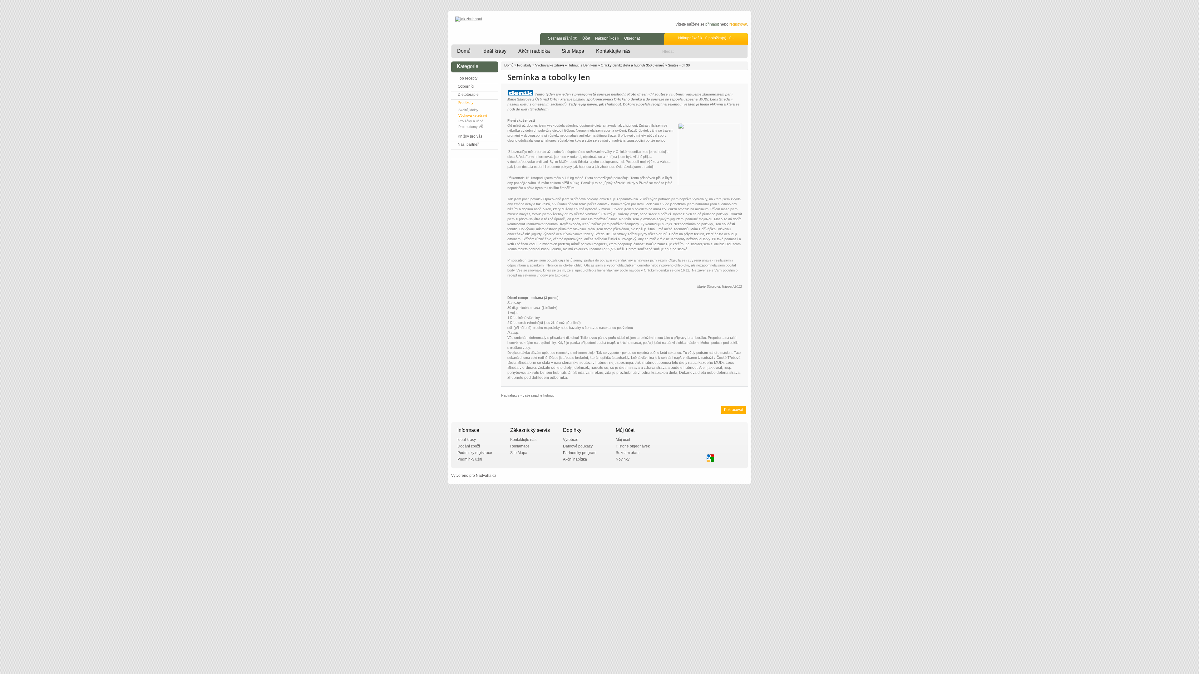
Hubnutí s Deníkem (582, 65)
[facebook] (701, 458)
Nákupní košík (607, 38)
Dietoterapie (468, 94)
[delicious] (719, 458)
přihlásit (712, 24)
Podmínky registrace (474, 453)
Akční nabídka (534, 51)
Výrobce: (570, 439)
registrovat (738, 24)
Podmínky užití (469, 459)
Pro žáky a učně (470, 121)
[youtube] (728, 458)
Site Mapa (573, 51)
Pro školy (465, 102)
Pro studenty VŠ (470, 127)
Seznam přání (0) (562, 38)
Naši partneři (469, 144)
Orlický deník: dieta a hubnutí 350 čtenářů (632, 65)
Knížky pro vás (470, 136)
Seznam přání (627, 453)
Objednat (632, 38)
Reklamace (520, 446)
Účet (586, 38)
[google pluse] (710, 458)
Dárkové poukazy (578, 446)
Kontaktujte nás (613, 51)
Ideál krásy (494, 51)
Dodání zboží (468, 446)
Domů (464, 51)
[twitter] (692, 458)
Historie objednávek (633, 446)
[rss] (737, 458)
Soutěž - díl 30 (679, 65)
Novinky (622, 459)
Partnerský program (579, 453)
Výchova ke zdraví (472, 115)
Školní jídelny (468, 110)
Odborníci (466, 86)
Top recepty (467, 78)
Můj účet (623, 439)
